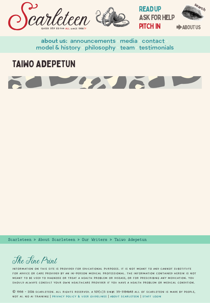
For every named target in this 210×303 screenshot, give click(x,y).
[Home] (49, 16)
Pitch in (149, 26)
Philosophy (100, 47)
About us (53, 40)
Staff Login (151, 296)
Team (127, 47)
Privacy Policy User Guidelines (79, 296)
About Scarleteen (56, 239)
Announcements (93, 40)
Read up (150, 9)
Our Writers (94, 239)
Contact (153, 40)
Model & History (58, 47)
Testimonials (156, 47)
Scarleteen (19, 239)
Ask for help (156, 17)
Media (129, 40)
